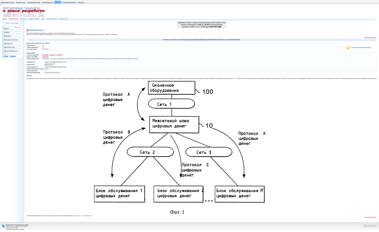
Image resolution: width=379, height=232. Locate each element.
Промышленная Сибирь (7, 2)
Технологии (23, 18)
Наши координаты (52, 18)
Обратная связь (63, 18)
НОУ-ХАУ (57, 2)
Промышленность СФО (33, 2)
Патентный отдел (13, 18)
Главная (4, 18)
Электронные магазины (69, 2)
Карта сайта (81, 2)
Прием (43, 18)
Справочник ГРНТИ (34, 18)
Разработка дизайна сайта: (370, 224)
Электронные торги (47, 2)
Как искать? (17, 27)
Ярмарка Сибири (20, 2)
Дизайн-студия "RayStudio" (370, 226)
